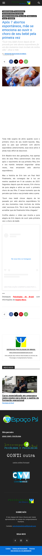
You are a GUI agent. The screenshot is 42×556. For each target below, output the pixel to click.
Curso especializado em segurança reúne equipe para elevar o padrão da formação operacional (20, 398)
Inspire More (20, 300)
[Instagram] (21, 540)
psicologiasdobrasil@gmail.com (24, 526)
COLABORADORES (19, 11)
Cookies (8, 548)
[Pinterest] (21, 61)
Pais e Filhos (22, 16)
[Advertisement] (21, 111)
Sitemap (32, 548)
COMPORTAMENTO (8, 11)
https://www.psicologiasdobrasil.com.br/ (21, 352)
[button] (3, 3)
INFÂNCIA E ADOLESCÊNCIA (10, 16)
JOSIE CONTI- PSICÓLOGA (11, 436)
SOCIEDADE (11, 18)
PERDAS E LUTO (32, 16)
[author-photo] (21, 346)
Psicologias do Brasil (23, 297)
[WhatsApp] (26, 61)
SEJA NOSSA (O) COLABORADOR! (21, 551)
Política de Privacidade (20, 548)
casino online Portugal (21, 463)
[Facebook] (11, 61)
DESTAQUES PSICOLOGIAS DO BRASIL (13, 13)
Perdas (4, 18)
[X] (16, 61)
